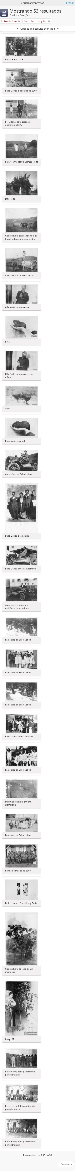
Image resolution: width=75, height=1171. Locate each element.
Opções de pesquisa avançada (37, 28)
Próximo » (66, 1164)
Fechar (70, 3)
